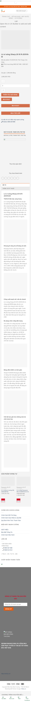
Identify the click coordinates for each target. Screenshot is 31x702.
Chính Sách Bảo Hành (7, 535)
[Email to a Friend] (11, 178)
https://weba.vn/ (5, 673)
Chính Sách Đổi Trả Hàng (8, 515)
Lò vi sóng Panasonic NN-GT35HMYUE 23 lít (23, 491)
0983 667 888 (8, 548)
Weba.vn (23, 688)
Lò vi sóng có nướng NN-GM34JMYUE (7, 491)
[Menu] (29, 11)
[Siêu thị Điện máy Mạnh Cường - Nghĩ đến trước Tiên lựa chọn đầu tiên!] (7, 11)
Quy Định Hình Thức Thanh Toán (11, 520)
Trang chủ (6, 16)
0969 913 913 (8, 550)
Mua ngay (6, 99)
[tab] (15, 185)
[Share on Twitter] (8, 178)
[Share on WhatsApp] (2, 178)
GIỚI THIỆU (4, 529)
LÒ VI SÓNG (18, 18)
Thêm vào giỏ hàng (10, 94)
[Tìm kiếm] (26, 10)
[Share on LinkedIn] (17, 178)
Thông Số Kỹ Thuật (8, 188)
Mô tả (4, 185)
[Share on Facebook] (5, 178)
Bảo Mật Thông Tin (6, 532)
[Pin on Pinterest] (14, 178)
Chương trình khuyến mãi (12, 694)
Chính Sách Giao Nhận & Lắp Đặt (11, 518)
